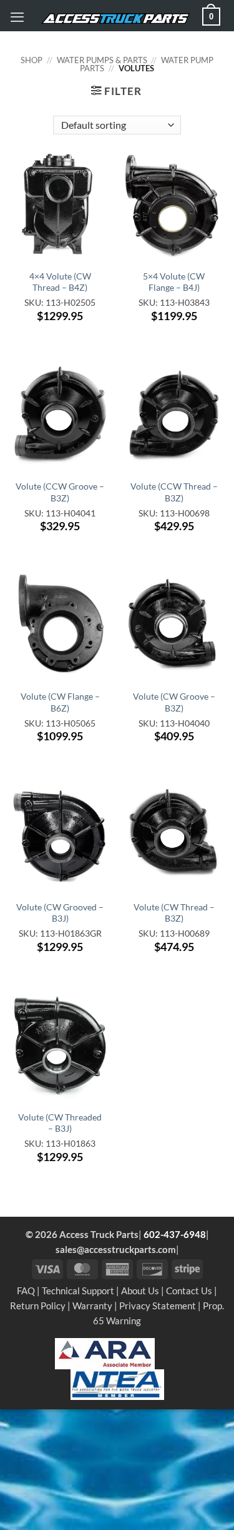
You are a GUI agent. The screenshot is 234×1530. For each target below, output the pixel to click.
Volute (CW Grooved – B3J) (60, 913)
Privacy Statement (157, 1305)
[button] (17, 17)
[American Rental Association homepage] (105, 1352)
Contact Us (189, 1290)
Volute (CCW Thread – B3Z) (174, 492)
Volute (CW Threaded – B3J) (60, 1123)
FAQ (26, 1290)
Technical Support (78, 1290)
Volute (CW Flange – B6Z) (60, 702)
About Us (140, 1290)
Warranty (92, 1305)
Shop (31, 60)
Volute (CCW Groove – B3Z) (60, 492)
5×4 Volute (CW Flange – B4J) (174, 282)
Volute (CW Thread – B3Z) (174, 913)
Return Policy (38, 1305)
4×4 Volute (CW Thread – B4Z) (60, 282)
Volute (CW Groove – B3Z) (174, 702)
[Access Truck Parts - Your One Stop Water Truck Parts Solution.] (115, 19)
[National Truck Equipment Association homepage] (117, 1383)
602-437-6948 (175, 1234)
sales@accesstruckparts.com (116, 1249)
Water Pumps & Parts (102, 60)
